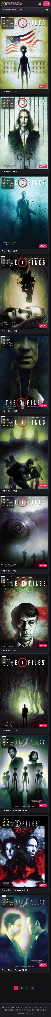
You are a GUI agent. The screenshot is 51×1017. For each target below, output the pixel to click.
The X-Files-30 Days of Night (15, 890)
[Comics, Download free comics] (16, 3)
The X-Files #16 (9, 171)
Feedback (22, 1013)
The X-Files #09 (9, 730)
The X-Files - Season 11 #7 (14, 970)
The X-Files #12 (9, 491)
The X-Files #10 (9, 651)
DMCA (31, 1013)
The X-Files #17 (9, 91)
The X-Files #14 (9, 331)
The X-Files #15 (9, 251)
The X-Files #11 (9, 571)
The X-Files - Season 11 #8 (14, 810)
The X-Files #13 (9, 411)
